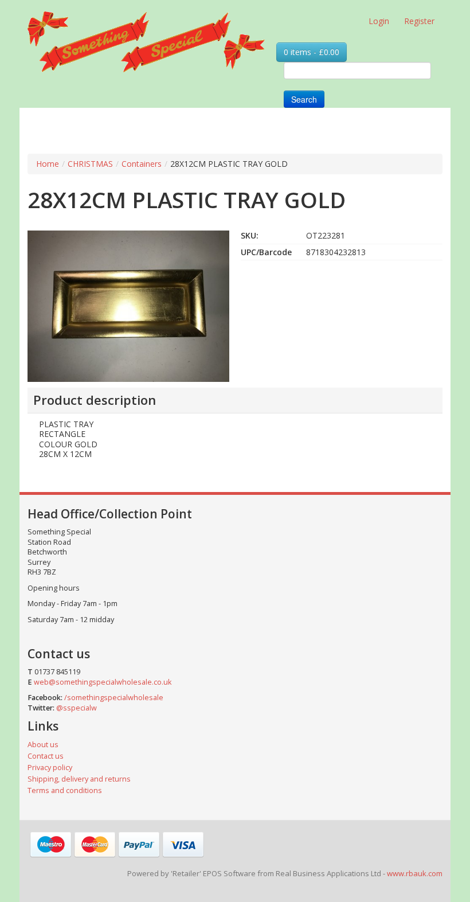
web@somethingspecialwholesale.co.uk (102, 682)
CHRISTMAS (90, 163)
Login (379, 20)
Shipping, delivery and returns (79, 779)
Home (47, 163)
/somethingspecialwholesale (113, 697)
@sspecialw (76, 708)
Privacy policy (50, 767)
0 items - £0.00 (311, 51)
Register (419, 20)
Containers (142, 163)
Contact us (46, 756)
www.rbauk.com (414, 873)
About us (43, 744)
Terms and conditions (65, 790)
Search (304, 99)
